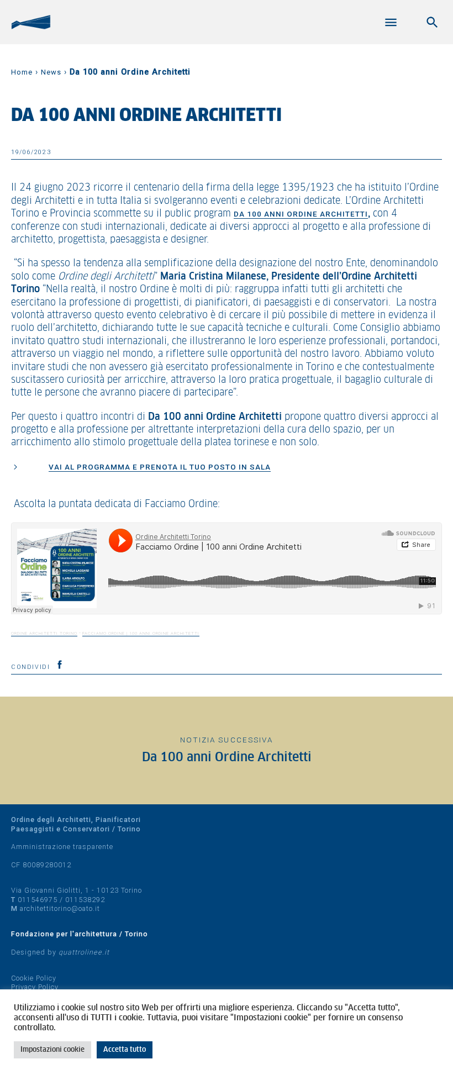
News (51, 72)
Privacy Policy (35, 987)
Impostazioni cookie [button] (52, 1049)
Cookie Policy (33, 978)
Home (22, 72)
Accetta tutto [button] (124, 1049)
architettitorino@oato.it (60, 908)
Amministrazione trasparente (62, 846)
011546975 (37, 899)
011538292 (85, 899)
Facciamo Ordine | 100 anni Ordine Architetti (140, 633)
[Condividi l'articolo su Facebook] (59, 664)
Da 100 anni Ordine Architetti (301, 213)
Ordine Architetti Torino (44, 633)
